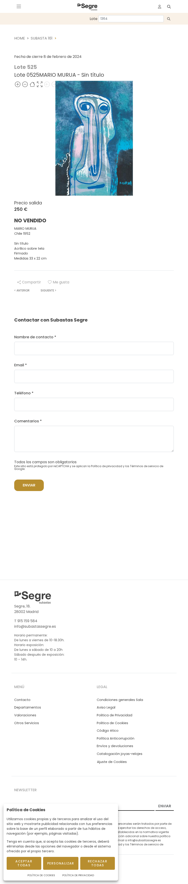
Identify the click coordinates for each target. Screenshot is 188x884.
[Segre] (87, 6)
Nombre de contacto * (35, 337)
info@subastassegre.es (35, 626)
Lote (93, 18)
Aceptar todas (23, 863)
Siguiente (48, 290)
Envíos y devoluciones (115, 746)
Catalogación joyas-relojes (119, 753)
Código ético (108, 730)
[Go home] (32, 84)
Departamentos (27, 707)
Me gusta (61, 282)
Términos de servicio (144, 466)
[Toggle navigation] (18, 6)
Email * (20, 365)
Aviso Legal (106, 707)
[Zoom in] (17, 84)
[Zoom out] (25, 84)
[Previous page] (47, 84)
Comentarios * (28, 421)
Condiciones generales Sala (120, 700)
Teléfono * (23, 393)
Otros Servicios (26, 723)
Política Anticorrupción (115, 738)
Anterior (22, 290)
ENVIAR (164, 806)
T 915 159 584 (25, 621)
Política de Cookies (41, 875)
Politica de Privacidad (114, 715)
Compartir (31, 282)
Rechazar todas (97, 863)
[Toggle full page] (39, 84)
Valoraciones (25, 715)
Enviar (29, 485)
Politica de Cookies (112, 723)
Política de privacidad (106, 466)
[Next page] (54, 84)
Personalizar (60, 863)
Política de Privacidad (78, 875)
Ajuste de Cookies (112, 762)
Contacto (22, 700)
